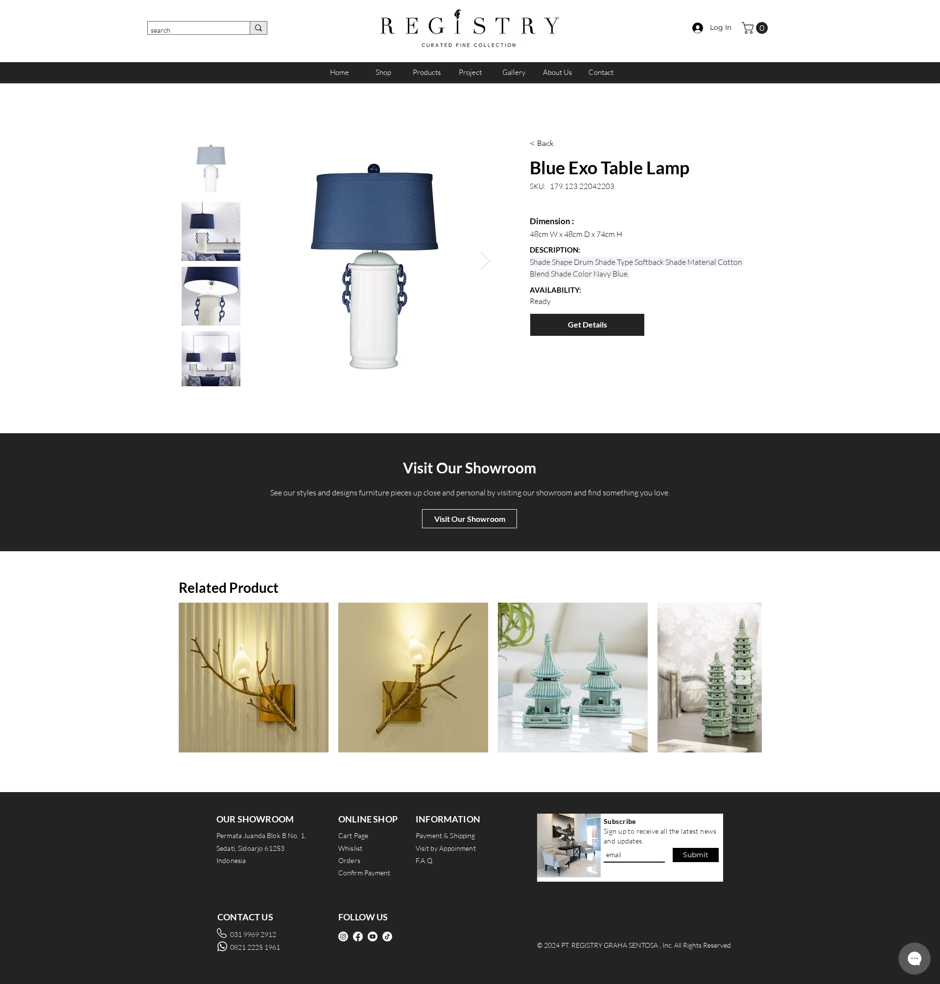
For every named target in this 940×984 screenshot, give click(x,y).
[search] (258, 28)
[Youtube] (372, 936)
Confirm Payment (364, 872)
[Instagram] (343, 936)
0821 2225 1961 (255, 947)
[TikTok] (387, 936)
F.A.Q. (425, 860)
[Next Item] (485, 260)
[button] (756, 28)
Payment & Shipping (445, 835)
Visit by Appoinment (446, 848)
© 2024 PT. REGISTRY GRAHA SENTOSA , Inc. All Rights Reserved (634, 945)
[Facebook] (358, 936)
